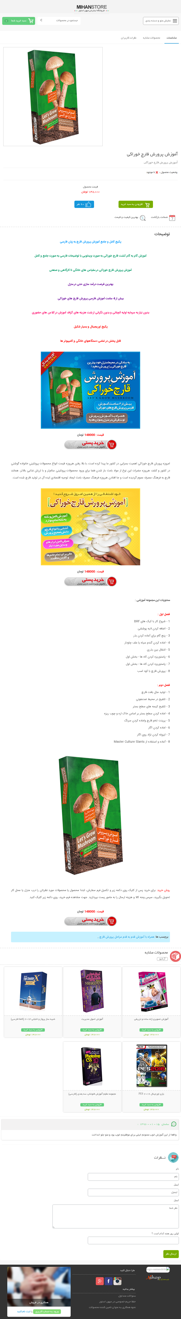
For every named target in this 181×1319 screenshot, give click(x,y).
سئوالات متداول (127, 1296)
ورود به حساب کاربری (47, 1311)
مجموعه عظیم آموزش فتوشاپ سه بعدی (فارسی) (92, 1094)
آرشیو (162, 959)
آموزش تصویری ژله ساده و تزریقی (151, 1019)
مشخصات (172, 38)
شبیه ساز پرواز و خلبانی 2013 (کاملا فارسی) (33, 1019)
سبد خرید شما (18, 20)
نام (177, 1168)
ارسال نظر (171, 1254)
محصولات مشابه (151, 38)
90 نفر (80, 204)
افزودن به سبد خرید (132, 204)
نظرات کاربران (128, 38)
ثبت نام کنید (23, 1311)
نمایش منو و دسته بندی (158, 20)
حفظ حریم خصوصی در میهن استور (117, 1301)
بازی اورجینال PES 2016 (151, 1094)
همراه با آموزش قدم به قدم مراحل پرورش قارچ (126, 937)
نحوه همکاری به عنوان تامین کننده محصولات (112, 1307)
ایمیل (176, 1184)
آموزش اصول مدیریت (92, 1019)
